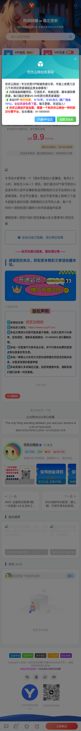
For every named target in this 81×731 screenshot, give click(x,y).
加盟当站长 (66, 119)
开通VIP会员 (45, 119)
